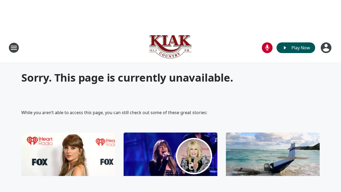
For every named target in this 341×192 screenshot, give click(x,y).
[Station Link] (170, 48)
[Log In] (326, 47)
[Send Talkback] (267, 47)
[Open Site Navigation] (14, 47)
